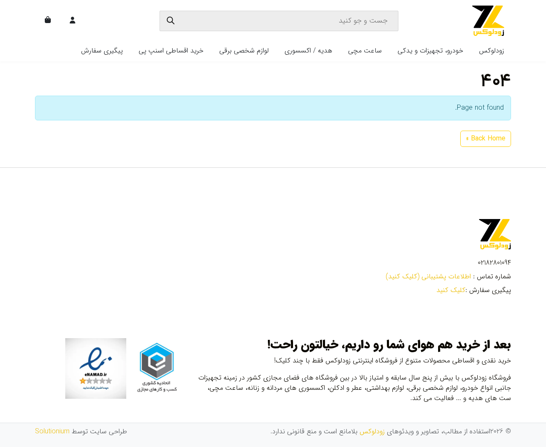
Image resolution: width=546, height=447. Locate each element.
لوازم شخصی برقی (244, 50)
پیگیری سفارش (102, 50)
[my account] (72, 21)
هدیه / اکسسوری (308, 50)
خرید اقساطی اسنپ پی (171, 50)
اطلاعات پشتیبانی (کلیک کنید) (428, 276)
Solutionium (52, 431)
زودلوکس (491, 50)
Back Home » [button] (485, 138)
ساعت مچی (365, 50)
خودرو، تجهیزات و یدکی (430, 50)
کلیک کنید (450, 290)
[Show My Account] (73, 21)
